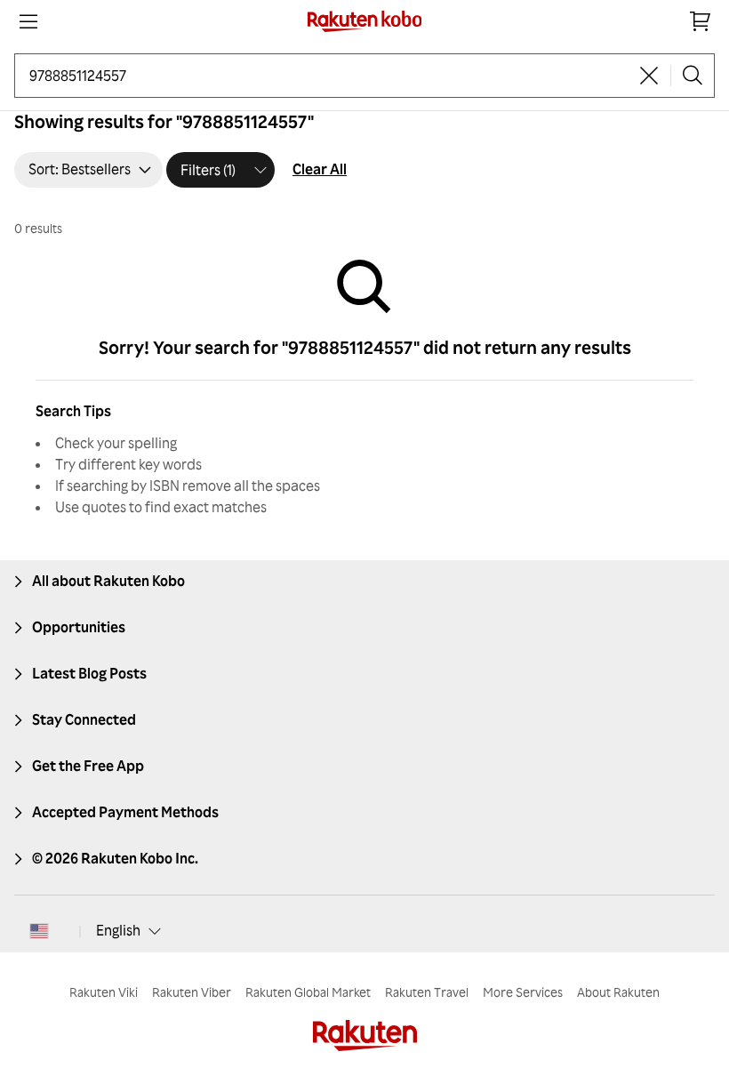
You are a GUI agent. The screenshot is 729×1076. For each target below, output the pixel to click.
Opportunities (78, 627)
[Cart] (700, 21)
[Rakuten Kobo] (365, 21)
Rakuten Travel (427, 992)
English (118, 930)
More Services (523, 992)
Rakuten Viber (191, 992)
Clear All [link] (319, 169)
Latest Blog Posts (89, 673)
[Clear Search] (649, 75)
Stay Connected (84, 719)
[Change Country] (39, 931)
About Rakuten (618, 992)
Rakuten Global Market (308, 992)
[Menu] (28, 21)
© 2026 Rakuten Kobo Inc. (115, 858)
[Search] (692, 75)
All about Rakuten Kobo (108, 581)
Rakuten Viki (103, 992)
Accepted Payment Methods (125, 812)
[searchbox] (328, 75)
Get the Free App (88, 766)
